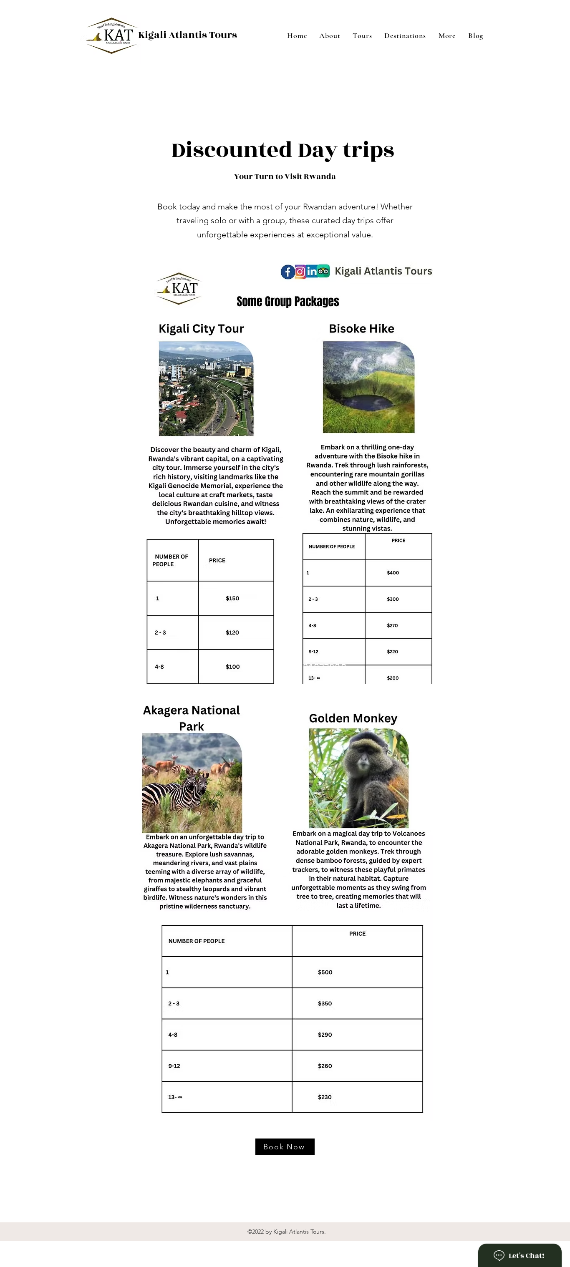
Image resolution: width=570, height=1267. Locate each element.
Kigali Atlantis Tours (187, 35)
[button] (447, 35)
